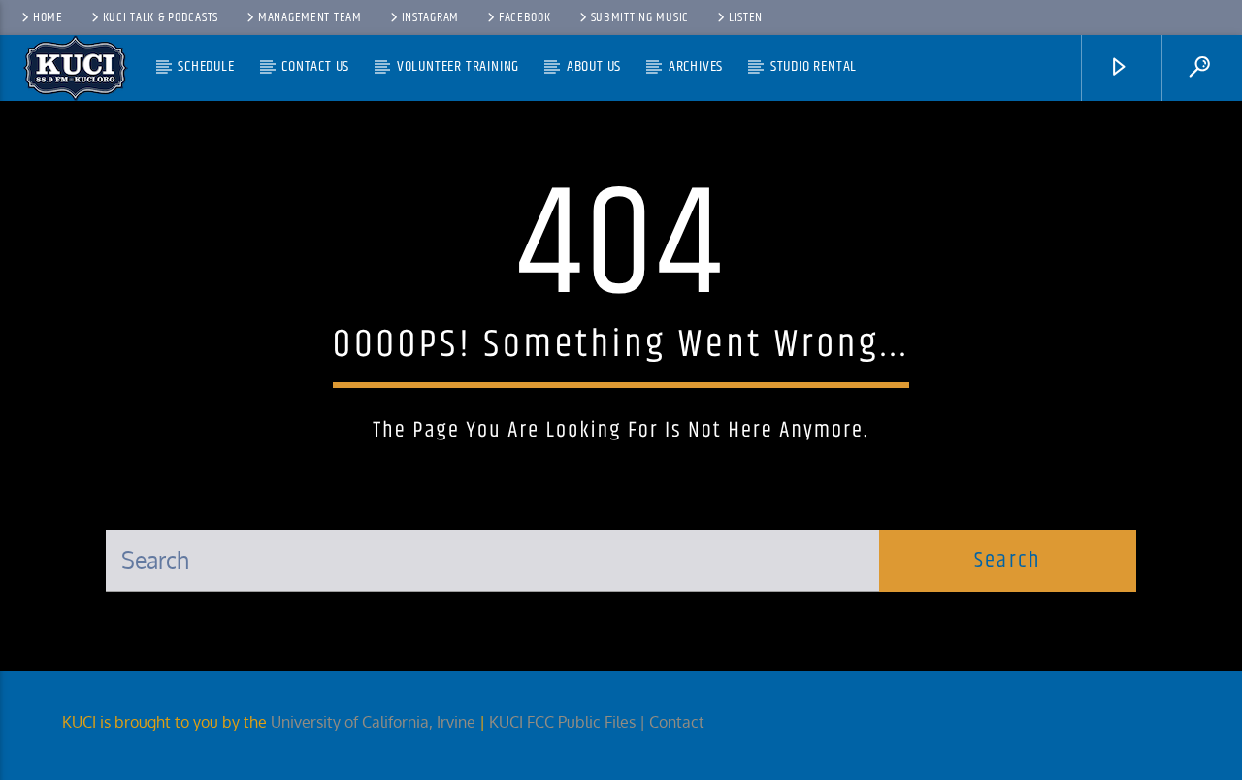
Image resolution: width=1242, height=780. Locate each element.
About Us (594, 66)
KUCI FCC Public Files (562, 721)
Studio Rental (813, 66)
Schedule (206, 66)
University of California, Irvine (373, 721)
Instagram (430, 17)
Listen (746, 17)
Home (48, 17)
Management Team (310, 17)
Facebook (525, 17)
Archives (696, 66)
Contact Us (315, 66)
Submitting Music (640, 17)
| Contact (673, 721)
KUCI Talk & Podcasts (160, 17)
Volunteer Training (458, 66)
